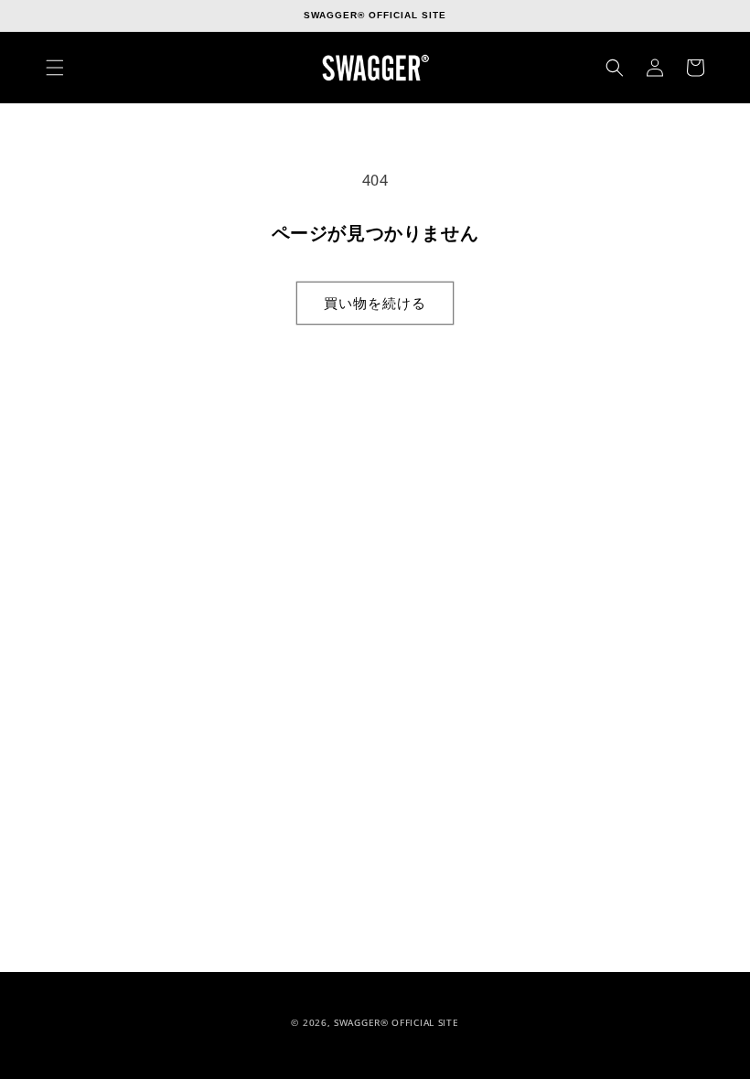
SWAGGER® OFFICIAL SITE (396, 1022)
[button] (55, 68)
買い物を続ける (375, 303)
